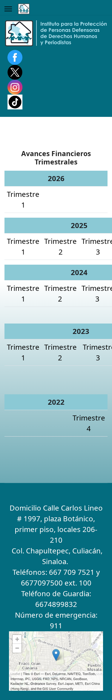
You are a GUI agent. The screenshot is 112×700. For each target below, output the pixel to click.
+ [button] (17, 639)
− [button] (17, 648)
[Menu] (8, 9)
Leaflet (15, 673)
